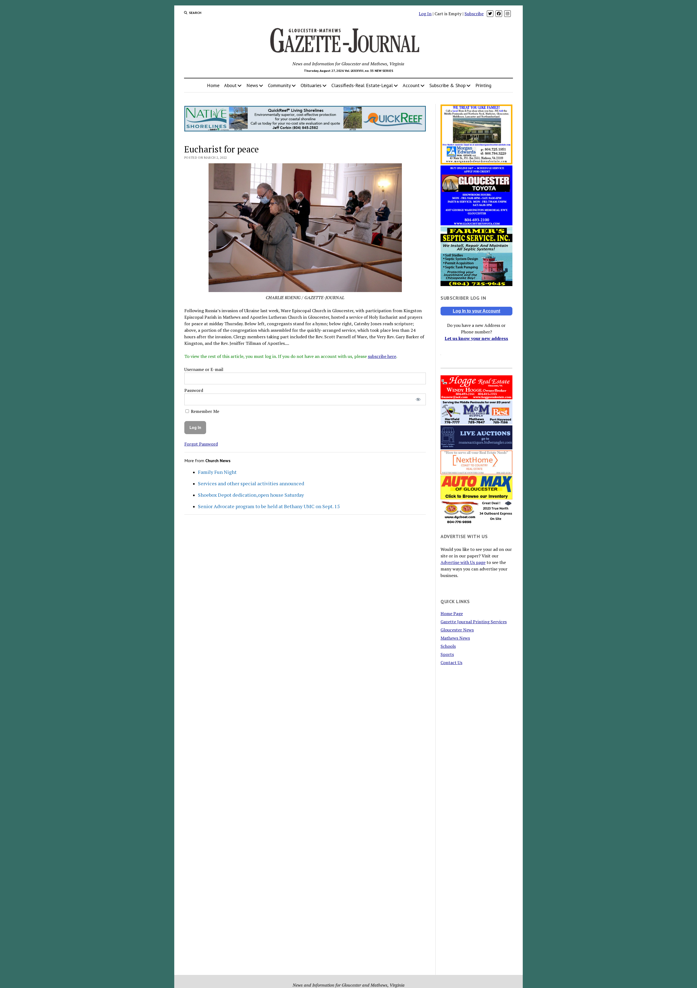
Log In (425, 14)
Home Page (452, 613)
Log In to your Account (476, 311)
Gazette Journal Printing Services (474, 622)
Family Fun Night (217, 472)
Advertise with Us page (463, 562)
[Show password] (418, 399)
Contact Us (451, 662)
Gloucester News (457, 630)
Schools (448, 646)
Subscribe (474, 14)
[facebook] (499, 13)
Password (193, 390)
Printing (483, 85)
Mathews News (455, 638)
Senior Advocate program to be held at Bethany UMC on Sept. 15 (269, 506)
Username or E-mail (203, 369)
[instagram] (507, 13)
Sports (447, 654)
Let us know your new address (476, 338)
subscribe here (382, 356)
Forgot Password (201, 444)
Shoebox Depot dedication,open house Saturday (251, 495)
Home (213, 85)
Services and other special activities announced (251, 483)
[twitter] (490, 13)
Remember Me (204, 411)
